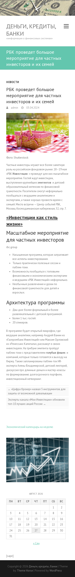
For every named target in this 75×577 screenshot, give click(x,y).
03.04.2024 (32, 107)
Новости (12, 82)
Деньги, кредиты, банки (31, 29)
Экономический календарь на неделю (29, 427)
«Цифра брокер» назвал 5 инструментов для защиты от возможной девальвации (36, 391)
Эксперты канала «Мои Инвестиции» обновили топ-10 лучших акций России (36, 402)
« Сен (36, 543)
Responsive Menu (66, 26)
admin (14, 107)
